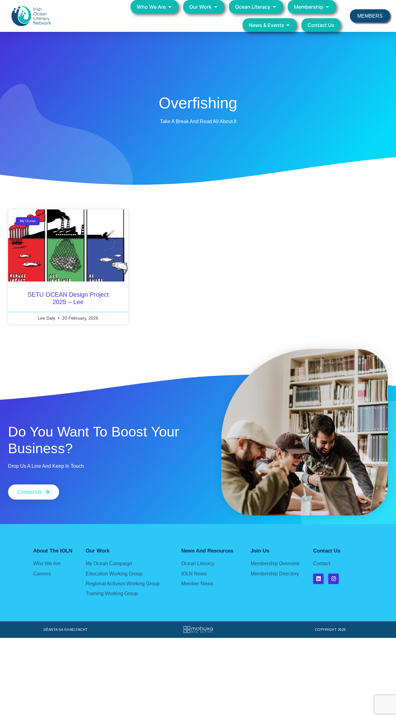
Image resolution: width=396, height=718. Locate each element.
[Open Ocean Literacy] (274, 7)
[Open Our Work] (215, 7)
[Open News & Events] (288, 25)
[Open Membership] (327, 7)
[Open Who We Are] (169, 7)
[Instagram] (333, 579)
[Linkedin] (318, 579)
